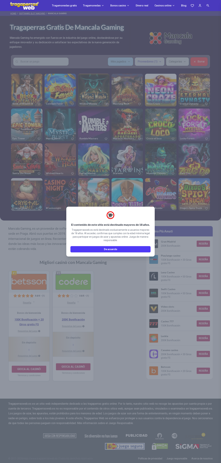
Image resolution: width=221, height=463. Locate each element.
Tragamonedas (92, 5)
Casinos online (163, 5)
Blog (183, 5)
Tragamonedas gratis (64, 5)
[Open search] (207, 5)
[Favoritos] (192, 5)
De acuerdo (110, 249)
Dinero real (142, 5)
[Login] (200, 5)
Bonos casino (118, 5)
